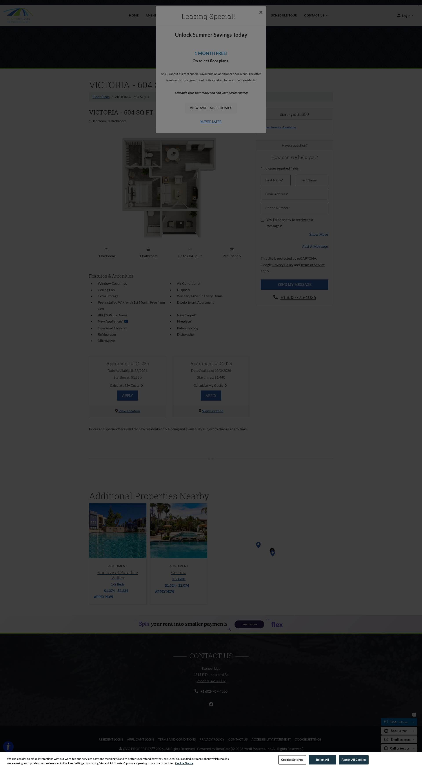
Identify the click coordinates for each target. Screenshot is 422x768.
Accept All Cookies (354, 759)
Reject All (322, 759)
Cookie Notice (184, 763)
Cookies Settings (292, 759)
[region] (211, 760)
